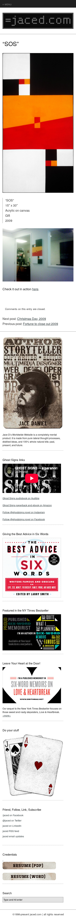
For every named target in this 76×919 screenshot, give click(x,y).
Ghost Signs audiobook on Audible (21, 498)
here (35, 289)
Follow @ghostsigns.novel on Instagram (24, 512)
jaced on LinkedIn (12, 825)
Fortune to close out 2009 (40, 323)
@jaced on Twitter (12, 820)
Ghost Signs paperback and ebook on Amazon (27, 505)
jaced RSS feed (11, 831)
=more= (7, 715)
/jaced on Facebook (13, 815)
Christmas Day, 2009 (31, 318)
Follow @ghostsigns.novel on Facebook (24, 519)
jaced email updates (13, 836)
